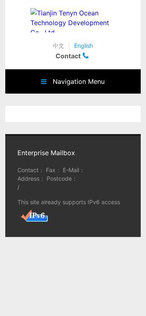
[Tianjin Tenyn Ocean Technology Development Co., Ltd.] (73, 20)
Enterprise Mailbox (46, 153)
